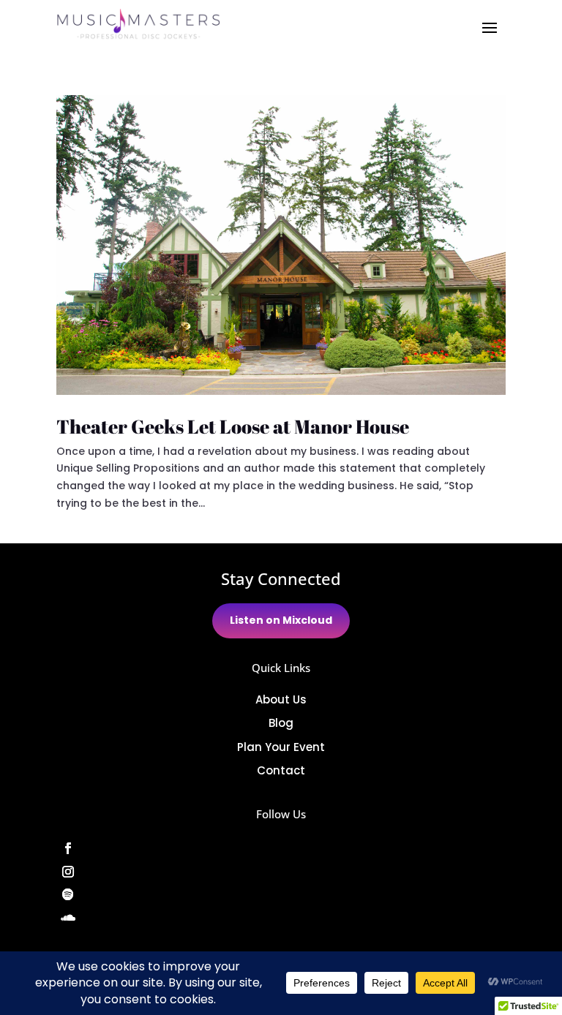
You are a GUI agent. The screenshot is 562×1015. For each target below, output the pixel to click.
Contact (281, 770)
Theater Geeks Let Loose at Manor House (232, 426)
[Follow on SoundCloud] (281, 918)
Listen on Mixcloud (281, 620)
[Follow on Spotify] (281, 895)
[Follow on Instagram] (281, 871)
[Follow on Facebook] (281, 848)
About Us (281, 699)
